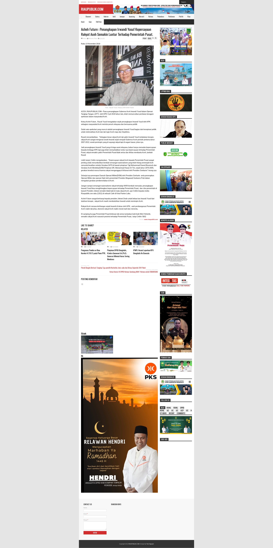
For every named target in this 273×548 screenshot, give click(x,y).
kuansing (132, 16)
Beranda (83, 2)
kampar (122, 16)
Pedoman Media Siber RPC (105, 2)
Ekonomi (88, 16)
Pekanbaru (160, 16)
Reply (84, 38)
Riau (188, 16)
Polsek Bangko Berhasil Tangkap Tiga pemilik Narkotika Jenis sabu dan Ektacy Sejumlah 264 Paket (113, 267)
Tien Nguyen (150, 544)
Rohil (82, 22)
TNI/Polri (99, 22)
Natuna (150, 16)
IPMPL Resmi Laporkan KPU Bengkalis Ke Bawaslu (143, 252)
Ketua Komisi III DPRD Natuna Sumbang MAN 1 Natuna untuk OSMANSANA (134, 272)
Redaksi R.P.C (92, 2)
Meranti (141, 16)
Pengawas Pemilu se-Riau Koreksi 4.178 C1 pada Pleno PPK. (93, 252)
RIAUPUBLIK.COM (92, 9)
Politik (181, 16)
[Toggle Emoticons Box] (82, 284)
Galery (97, 16)
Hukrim (106, 16)
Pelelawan (171, 16)
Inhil (114, 16)
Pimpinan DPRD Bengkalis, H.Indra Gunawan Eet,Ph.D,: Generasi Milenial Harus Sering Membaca (118, 255)
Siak (90, 22)
